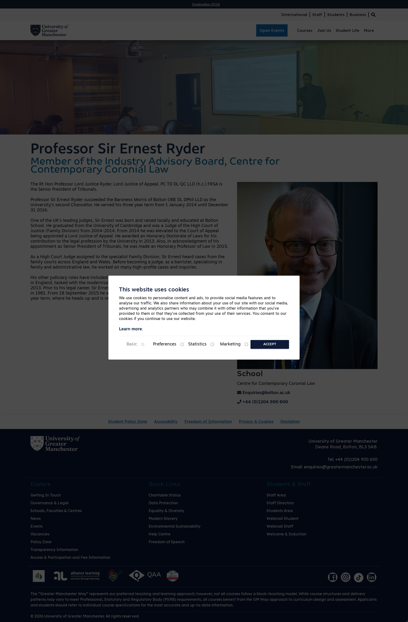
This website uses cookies (154, 290)
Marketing (230, 344)
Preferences (164, 344)
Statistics (197, 344)
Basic (132, 344)
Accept (269, 344)
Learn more (130, 329)
